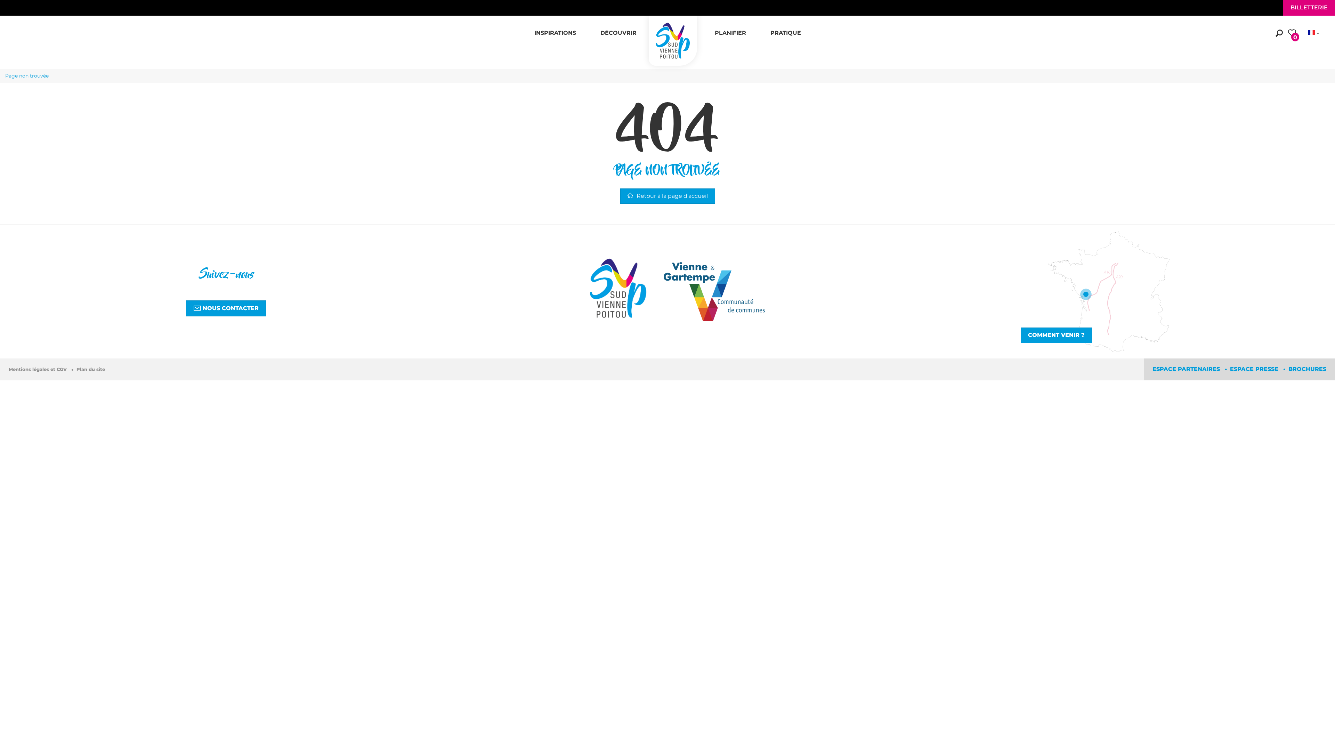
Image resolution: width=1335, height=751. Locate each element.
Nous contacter (230, 308)
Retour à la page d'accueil (672, 196)
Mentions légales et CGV (38, 369)
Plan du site (90, 369)
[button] (555, 29)
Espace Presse (1255, 369)
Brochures (1307, 369)
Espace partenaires (1187, 369)
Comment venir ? (1056, 335)
